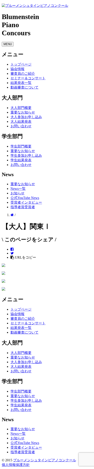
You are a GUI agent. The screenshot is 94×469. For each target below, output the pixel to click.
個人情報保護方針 (16, 465)
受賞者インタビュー (26, 202)
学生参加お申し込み (26, 155)
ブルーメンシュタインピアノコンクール (44, 460)
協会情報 (17, 69)
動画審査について (24, 87)
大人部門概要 (20, 108)
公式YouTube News (24, 198)
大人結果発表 (20, 121)
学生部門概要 (20, 146)
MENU (7, 44)
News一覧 (18, 188)
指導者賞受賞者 (22, 207)
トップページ (20, 64)
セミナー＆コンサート (27, 78)
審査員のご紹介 (22, 73)
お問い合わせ (20, 126)
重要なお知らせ (22, 112)
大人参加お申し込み (26, 117)
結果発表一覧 (20, 83)
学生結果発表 (20, 160)
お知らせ (17, 193)
